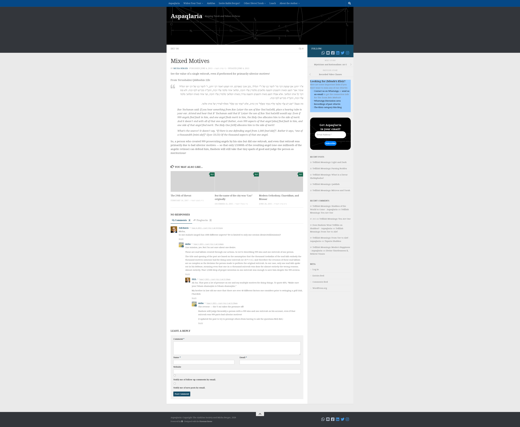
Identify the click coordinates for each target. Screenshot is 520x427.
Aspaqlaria (174, 3)
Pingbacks (203, 220)
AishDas (211, 3)
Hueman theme (205, 421)
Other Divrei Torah (254, 3)
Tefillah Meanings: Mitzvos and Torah (331, 190)
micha (188, 244)
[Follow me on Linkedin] (338, 53)
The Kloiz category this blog (328, 107)
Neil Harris (184, 228)
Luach (272, 3)
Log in (316, 269)
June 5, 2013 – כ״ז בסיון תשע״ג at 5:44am (209, 244)
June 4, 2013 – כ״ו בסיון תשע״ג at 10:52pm (207, 228)
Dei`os (175, 48)
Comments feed (320, 282)
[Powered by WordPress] (182, 421)
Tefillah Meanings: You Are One (335, 219)
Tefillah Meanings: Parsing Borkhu (330, 168)
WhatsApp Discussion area (327, 101)
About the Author (289, 3)
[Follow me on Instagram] (347, 53)
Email (243, 357)
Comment (178, 339)
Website (177, 367)
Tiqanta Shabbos (333, 241)
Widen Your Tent (192, 3)
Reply (181, 239)
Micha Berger (180, 68)
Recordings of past (327, 104)
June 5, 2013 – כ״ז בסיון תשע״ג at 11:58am (222, 303)
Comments (182, 220)
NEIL (194, 279)
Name (177, 357)
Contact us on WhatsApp (326, 91)
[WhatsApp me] (323, 53)
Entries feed (318, 275)
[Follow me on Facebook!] (333, 53)
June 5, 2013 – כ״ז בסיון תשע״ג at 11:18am (214, 279)
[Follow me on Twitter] (342, 53)
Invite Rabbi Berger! (229, 3)
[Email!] (328, 53)
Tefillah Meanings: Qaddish (326, 184)
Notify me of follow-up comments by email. (194, 380)
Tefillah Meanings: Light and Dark (330, 162)
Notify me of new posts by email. (189, 388)
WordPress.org (320, 288)
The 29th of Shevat (181, 195)
